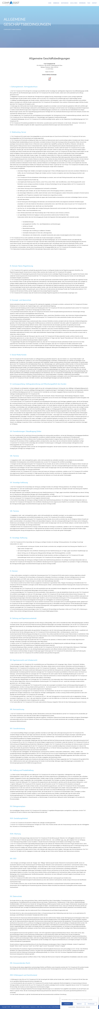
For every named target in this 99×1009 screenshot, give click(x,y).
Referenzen (82, 3)
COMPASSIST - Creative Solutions (21, 1007)
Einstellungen (91, 1004)
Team (88, 3)
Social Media (73, 3)
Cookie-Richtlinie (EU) (56, 1007)
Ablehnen (79, 1004)
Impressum (88, 1007)
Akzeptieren (67, 1004)
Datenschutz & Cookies (80, 1007)
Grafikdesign (64, 3)
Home (49, 3)
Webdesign (56, 3)
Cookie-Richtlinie (71, 1007)
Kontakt (94, 3)
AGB (38, 1007)
